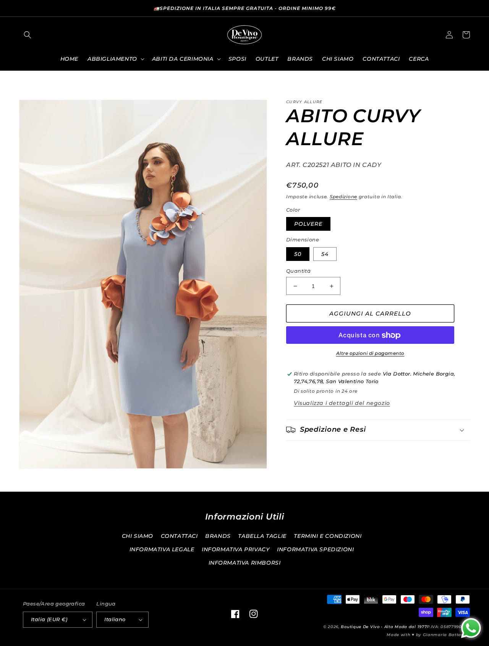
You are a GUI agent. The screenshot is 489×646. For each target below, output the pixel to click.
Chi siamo (137, 536)
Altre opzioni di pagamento (370, 353)
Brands (218, 536)
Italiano (114, 619)
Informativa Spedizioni (315, 549)
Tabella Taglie (262, 536)
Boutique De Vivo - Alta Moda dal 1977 (384, 626)
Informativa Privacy (235, 549)
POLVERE (308, 224)
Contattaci (179, 536)
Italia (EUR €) (49, 619)
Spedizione (343, 196)
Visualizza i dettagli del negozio (342, 403)
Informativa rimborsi (245, 562)
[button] (27, 34)
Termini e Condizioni (327, 536)
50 (297, 254)
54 (325, 254)
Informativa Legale (162, 549)
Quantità (298, 271)
